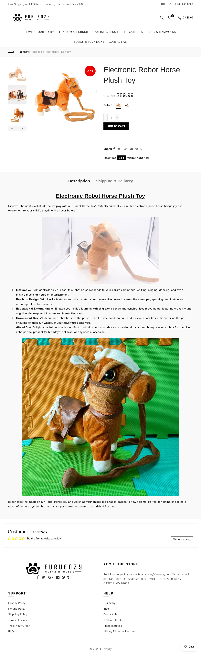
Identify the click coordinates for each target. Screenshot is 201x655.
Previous (12, 128)
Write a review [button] (182, 539)
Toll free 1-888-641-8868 (177, 4)
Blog (106, 608)
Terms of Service (18, 620)
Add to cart (116, 126)
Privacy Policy (16, 602)
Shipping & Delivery (114, 181)
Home (29, 31)
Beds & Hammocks (162, 31)
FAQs (11, 631)
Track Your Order (73, 31)
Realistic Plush (105, 31)
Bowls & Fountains (89, 41)
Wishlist (172, 16)
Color (107, 105)
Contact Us (118, 41)
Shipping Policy (17, 614)
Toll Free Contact (114, 620)
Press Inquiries (112, 625)
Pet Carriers (133, 31)
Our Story (46, 31)
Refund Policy (16, 608)
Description (79, 181)
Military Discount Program (119, 631)
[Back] (11, 52)
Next (21, 128)
